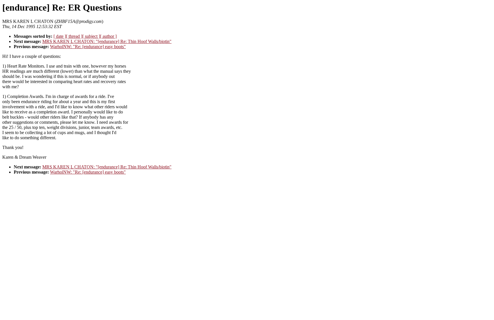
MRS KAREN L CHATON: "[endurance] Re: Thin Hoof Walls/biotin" (107, 41)
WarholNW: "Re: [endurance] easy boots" (88, 46)
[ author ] (108, 36)
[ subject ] (91, 36)
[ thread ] (74, 36)
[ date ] (59, 36)
